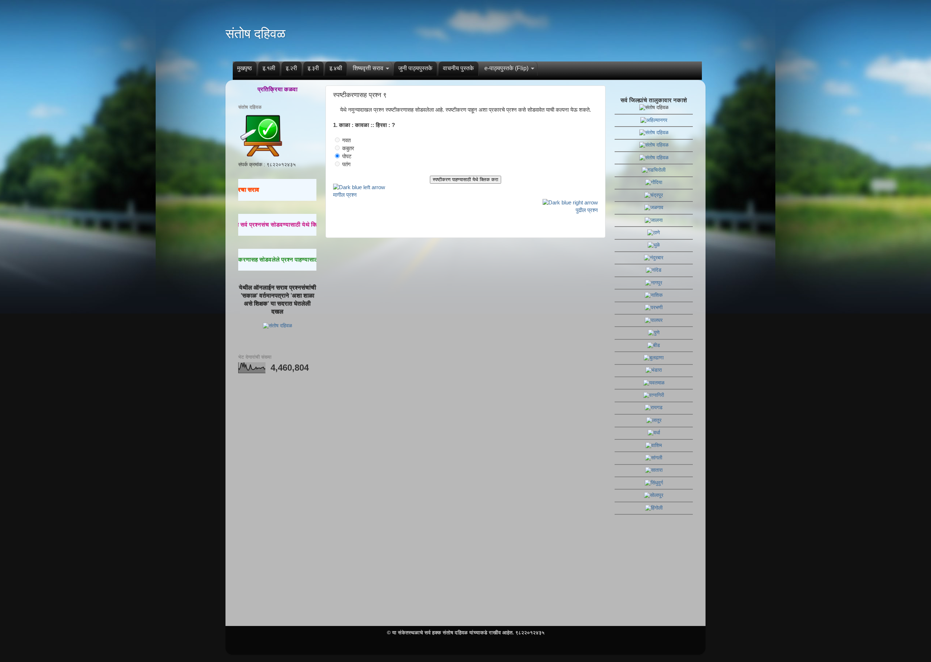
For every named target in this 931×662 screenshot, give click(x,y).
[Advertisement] (277, 493)
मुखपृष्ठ (244, 68)
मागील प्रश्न (345, 195)
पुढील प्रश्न (587, 210)
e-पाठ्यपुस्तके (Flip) (506, 68)
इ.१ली (269, 68)
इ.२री (291, 68)
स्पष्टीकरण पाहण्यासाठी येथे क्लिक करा (465, 179)
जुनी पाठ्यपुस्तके (415, 68)
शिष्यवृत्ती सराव (368, 68)
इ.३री (313, 68)
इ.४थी (335, 68)
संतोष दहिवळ (255, 33)
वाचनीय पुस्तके (458, 68)
